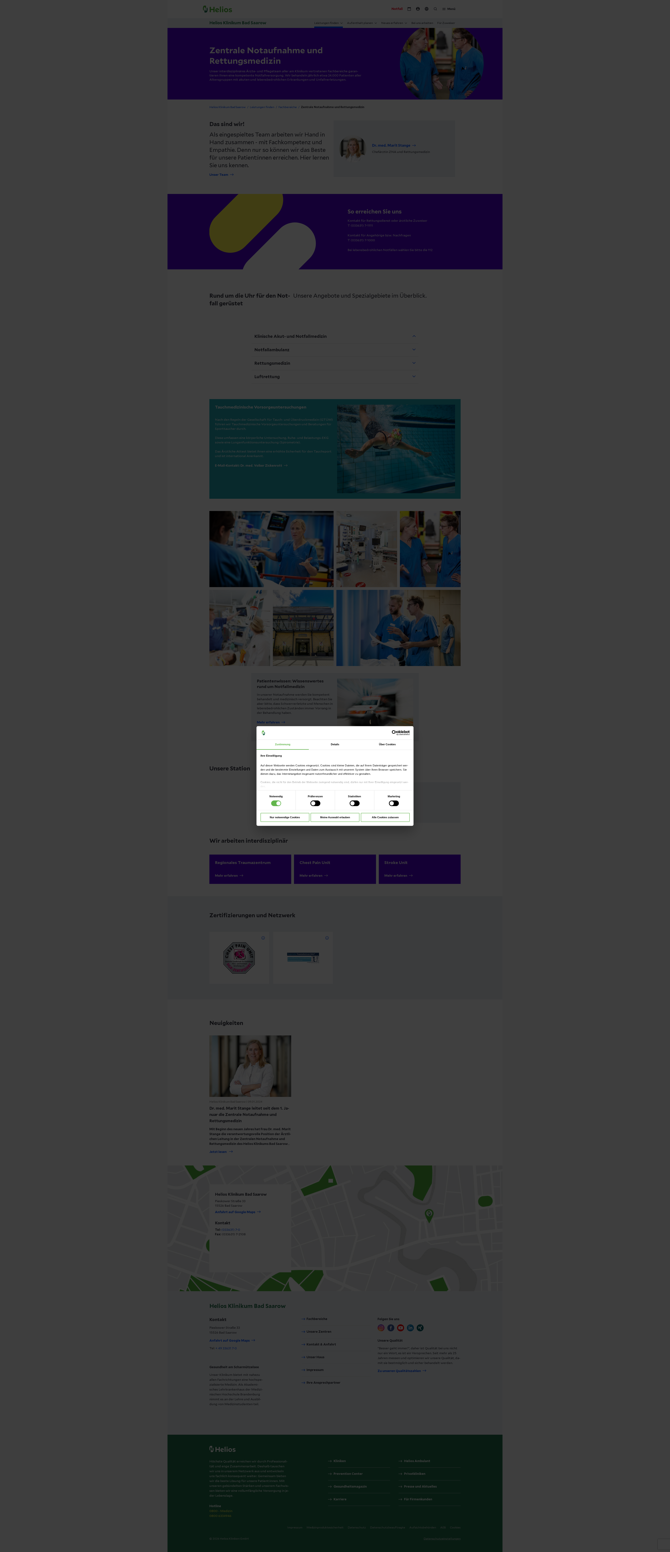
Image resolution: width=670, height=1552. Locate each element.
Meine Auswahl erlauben (335, 817)
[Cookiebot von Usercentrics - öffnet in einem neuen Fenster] (394, 732)
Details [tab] (335, 744)
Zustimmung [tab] (283, 744)
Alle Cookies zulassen (385, 817)
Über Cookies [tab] (387, 744)
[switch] (315, 803)
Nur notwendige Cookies (285, 817)
